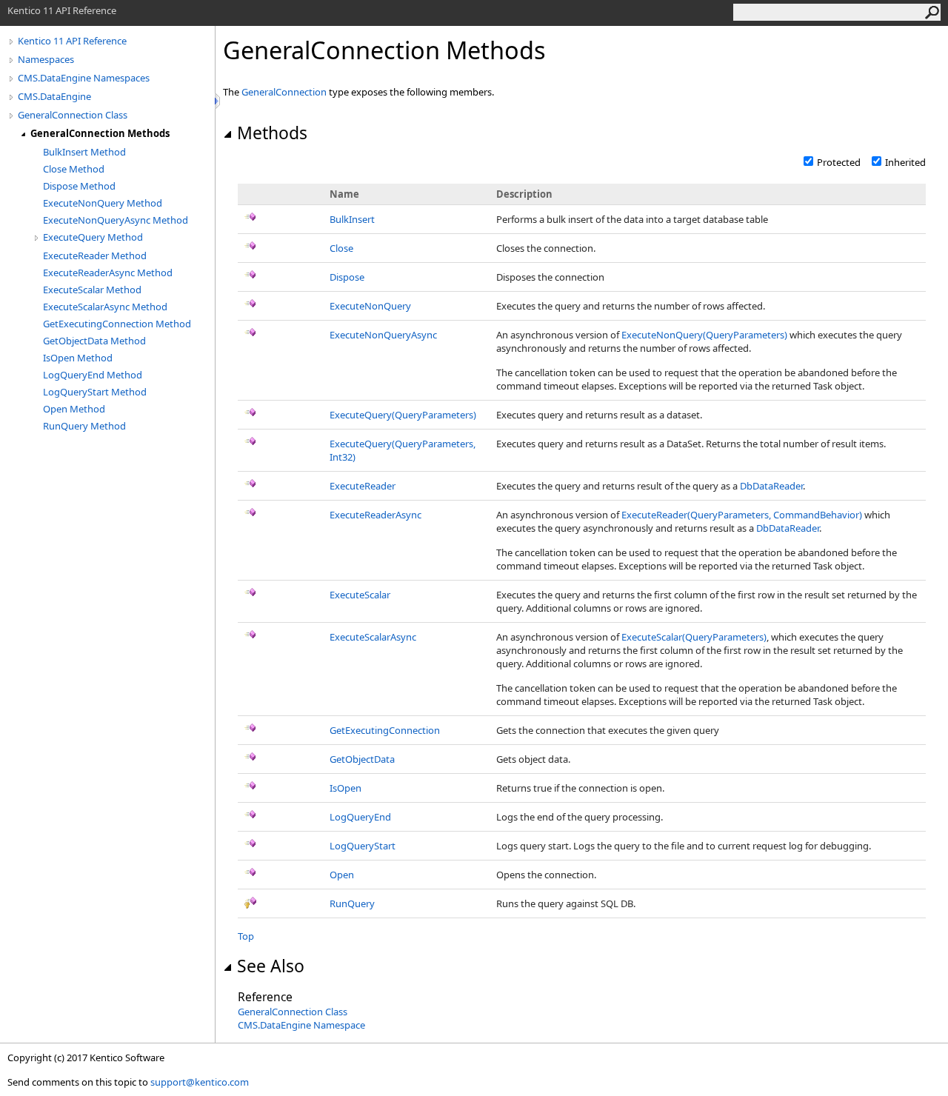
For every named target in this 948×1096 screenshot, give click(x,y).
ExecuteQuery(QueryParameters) (403, 414)
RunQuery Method (84, 425)
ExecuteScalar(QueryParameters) (694, 637)
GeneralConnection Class (72, 114)
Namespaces (46, 59)
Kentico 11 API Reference (72, 40)
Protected (839, 162)
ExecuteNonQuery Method (102, 203)
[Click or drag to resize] (218, 101)
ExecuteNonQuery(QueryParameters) (704, 334)
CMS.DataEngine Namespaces (84, 77)
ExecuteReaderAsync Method (108, 272)
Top (246, 936)
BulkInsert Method (84, 151)
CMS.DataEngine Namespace (301, 1025)
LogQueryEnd (360, 816)
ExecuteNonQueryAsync (383, 334)
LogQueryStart (362, 845)
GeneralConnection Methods (100, 133)
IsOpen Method (78, 357)
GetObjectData (362, 759)
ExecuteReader (362, 485)
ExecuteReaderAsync (375, 514)
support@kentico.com (199, 1082)
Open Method (74, 408)
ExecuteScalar (360, 594)
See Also (270, 966)
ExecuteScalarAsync (373, 637)
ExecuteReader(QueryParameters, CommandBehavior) (741, 514)
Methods (272, 132)
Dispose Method (79, 186)
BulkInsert (352, 219)
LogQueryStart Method (95, 391)
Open (342, 874)
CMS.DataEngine (54, 96)
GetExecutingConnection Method (117, 323)
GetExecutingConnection (385, 730)
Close (341, 248)
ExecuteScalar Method (92, 289)
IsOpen (345, 788)
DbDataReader (771, 485)
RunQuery (352, 903)
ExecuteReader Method (95, 255)
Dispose (347, 277)
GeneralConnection (284, 91)
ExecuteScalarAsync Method (105, 306)
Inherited (905, 162)
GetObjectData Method (94, 340)
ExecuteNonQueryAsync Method (115, 220)
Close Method (73, 169)
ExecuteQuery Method (93, 237)
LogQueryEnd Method (92, 374)
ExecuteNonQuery (370, 306)
